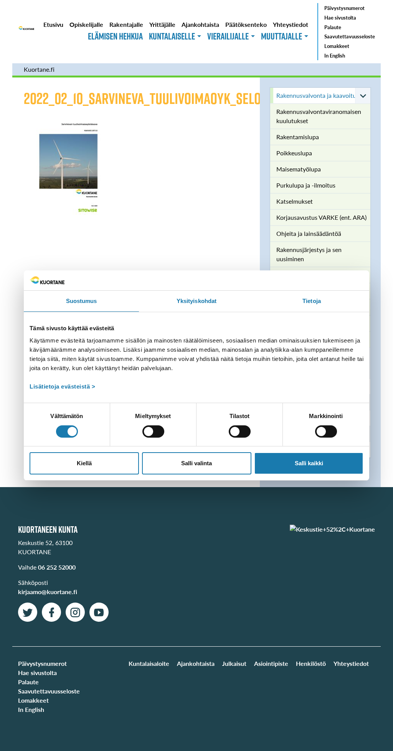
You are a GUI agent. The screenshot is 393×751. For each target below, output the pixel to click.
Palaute (332, 27)
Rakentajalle (126, 24)
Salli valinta (196, 463)
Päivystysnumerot (344, 8)
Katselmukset (294, 201)
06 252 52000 (57, 567)
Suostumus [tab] (81, 301)
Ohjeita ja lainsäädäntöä (308, 233)
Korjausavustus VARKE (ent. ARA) (321, 217)
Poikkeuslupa (294, 152)
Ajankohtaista (200, 24)
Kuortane (26, 31)
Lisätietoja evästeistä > (62, 386)
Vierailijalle (228, 36)
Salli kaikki (309, 463)
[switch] (153, 431)
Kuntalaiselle (172, 36)
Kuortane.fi (39, 69)
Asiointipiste (271, 663)
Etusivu (53, 24)
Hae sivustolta (340, 17)
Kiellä (84, 463)
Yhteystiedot (290, 24)
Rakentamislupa (297, 136)
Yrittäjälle (162, 24)
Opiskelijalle (86, 24)
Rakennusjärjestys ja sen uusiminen (309, 254)
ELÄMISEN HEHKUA (115, 36)
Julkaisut (234, 663)
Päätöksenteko (246, 24)
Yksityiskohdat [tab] (196, 301)
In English (334, 55)
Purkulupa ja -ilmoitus (305, 185)
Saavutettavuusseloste (349, 36)
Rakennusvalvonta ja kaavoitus (317, 95)
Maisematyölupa (298, 169)
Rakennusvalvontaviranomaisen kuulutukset (318, 116)
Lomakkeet (336, 46)
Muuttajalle (281, 36)
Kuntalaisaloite (149, 663)
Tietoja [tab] (311, 301)
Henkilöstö (311, 663)
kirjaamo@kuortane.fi (47, 591)
